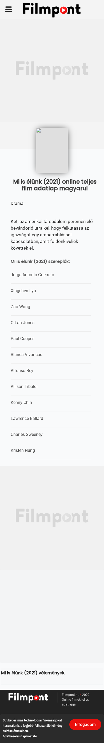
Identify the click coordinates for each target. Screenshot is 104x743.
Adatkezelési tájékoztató (20, 736)
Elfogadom (85, 724)
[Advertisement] (52, 70)
